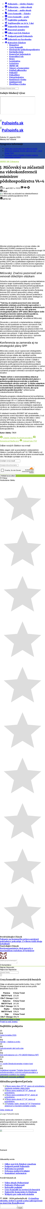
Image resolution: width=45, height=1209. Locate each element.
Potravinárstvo (16, 77)
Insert (20, 1208)
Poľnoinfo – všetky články (19, 4)
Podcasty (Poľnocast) (15, 1185)
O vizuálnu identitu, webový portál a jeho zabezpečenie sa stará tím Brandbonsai (21, 1200)
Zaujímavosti (15, 82)
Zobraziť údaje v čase (10, 1019)
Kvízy (12, 59)
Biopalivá (14, 45)
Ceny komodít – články (18, 13)
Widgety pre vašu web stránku (19, 1194)
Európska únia (16, 52)
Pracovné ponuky (15, 30)
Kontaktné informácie (16, 1173)
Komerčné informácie (20, 54)
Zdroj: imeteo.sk (6, 1110)
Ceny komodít (16, 47)
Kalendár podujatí (13, 1187)
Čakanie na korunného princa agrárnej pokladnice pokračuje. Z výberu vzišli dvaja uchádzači (21, 941)
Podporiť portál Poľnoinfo (19, 36)
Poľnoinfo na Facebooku (18, 39)
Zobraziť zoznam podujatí (12, 1077)
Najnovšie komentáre (17, 26)
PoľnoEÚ (13, 72)
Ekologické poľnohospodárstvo (24, 49)
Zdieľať (16, 438)
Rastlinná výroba (17, 79)
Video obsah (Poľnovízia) (17, 1183)
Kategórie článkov (15, 43)
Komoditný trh (16, 56)
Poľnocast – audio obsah (18, 10)
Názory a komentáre (19, 68)
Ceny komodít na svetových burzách (22, 1189)
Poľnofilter (14, 75)
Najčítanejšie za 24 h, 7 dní (19, 23)
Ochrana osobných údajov (17, 1171)
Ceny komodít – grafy (17, 17)
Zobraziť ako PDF (28, 441)
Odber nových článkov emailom (20, 1164)
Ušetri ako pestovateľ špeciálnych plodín (21, 149)
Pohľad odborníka (18, 70)
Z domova (14, 161)
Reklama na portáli (14, 1168)
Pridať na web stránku (9, 1022)
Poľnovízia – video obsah (18, 7)
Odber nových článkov (17, 33)
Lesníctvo (14, 63)
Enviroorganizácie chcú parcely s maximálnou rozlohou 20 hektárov (17, 949)
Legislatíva (14, 61)
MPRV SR (13, 66)
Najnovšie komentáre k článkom (21, 1192)
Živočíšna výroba (17, 84)
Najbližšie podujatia (16, 20)
